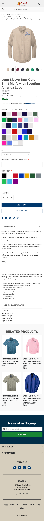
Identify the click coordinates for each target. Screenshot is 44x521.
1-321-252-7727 (23, 494)
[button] (22, 226)
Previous (3, 70)
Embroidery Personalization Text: (15, 159)
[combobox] (22, 9)
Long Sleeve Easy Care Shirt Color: (15, 109)
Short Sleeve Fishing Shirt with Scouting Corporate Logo (11, 361)
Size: (3, 150)
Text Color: (6, 171)
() (41, 3)
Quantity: (5, 193)
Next (41, 70)
